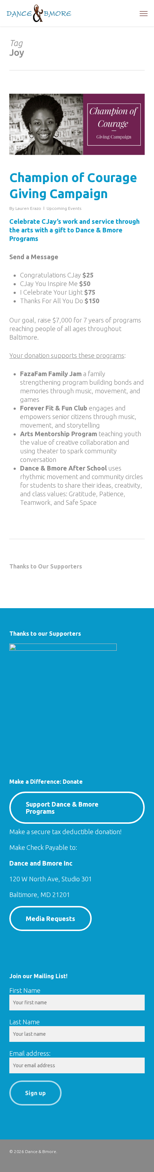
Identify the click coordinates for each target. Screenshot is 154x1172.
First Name (24, 990)
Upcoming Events (64, 208)
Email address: (29, 1053)
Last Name (24, 1021)
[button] (144, 13)
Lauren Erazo (28, 208)
